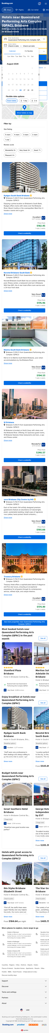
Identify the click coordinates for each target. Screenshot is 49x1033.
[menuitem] (7, 9)
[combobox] (24, 40)
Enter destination (13, 38)
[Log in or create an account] (39, 3)
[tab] (12, 51)
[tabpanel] (20, 79)
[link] (8, 135)
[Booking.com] (7, 3)
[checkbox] (32, 68)
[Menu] (46, 3)
